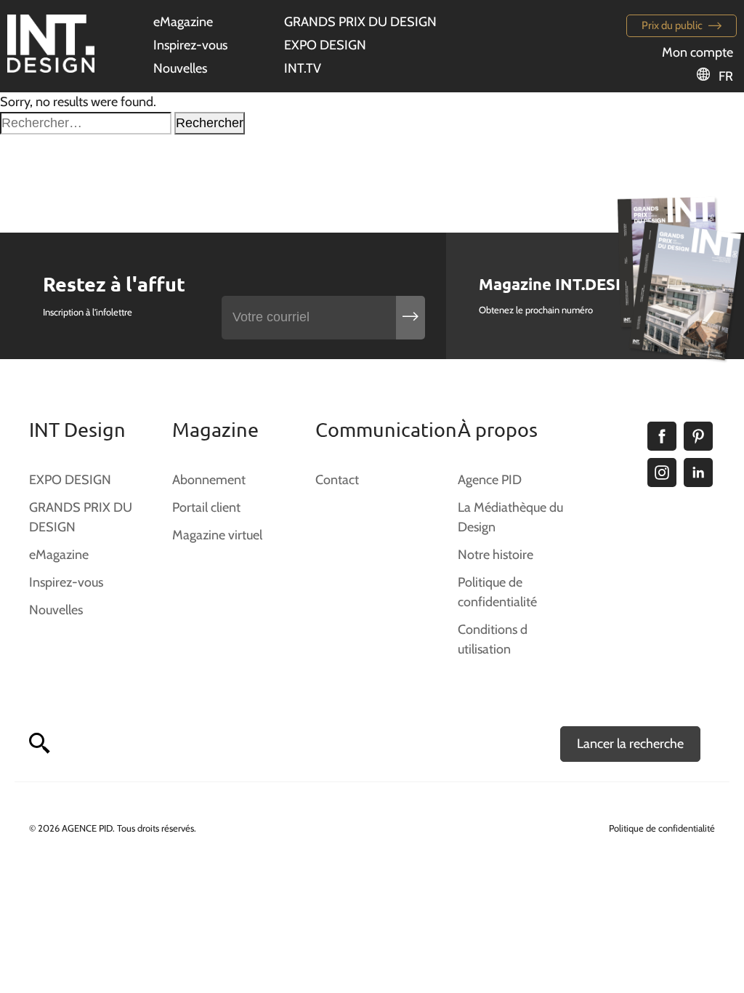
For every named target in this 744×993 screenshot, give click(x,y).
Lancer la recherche (630, 744)
